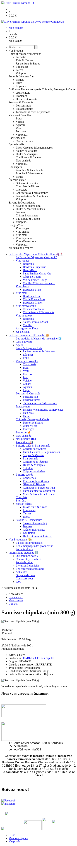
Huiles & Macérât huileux (30, 209)
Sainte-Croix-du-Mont (35, 321)
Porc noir (21, 131)
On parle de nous (25, 575)
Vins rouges (22, 228)
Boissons (36, 53)
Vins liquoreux (24, 238)
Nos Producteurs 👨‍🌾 (20, 539)
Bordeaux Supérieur (34, 267)
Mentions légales (18, 838)
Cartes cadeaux (24, 141)
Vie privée (14, 841)
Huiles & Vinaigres (26, 154)
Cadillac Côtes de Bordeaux (39, 283)
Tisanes (27, 513)
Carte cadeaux (17, 137)
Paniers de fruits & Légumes (39, 351)
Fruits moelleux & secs (36, 481)
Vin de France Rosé (34, 299)
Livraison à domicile (27, 565)
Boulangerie (15, 166)
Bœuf (19, 118)
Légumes (21, 86)
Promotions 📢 (24, 442)
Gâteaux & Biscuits (34, 484)
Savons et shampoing (35, 523)
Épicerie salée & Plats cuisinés (33, 445)
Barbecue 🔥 (23, 432)
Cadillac (27, 325)
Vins (20, 225)
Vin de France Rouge (35, 279)
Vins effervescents (26, 241)
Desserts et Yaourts (26, 99)
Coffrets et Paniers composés (25, 89)
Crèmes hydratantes (27, 215)
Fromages (21, 95)
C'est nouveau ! (24, 341)
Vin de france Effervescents (38, 312)
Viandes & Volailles (20, 115)
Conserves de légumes (35, 461)
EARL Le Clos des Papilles (38, 658)
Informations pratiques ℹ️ (23, 552)
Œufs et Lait (23, 92)
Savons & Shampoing (28, 205)
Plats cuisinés (23, 160)
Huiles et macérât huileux (37, 536)
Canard (27, 383)
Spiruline (28, 468)
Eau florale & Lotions (28, 218)
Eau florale (29, 532)
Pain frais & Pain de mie (29, 170)
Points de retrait (24, 562)
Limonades (22, 66)
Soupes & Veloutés (26, 150)
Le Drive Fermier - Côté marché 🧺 (29, 335)
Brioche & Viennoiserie (29, 173)
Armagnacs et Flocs (27, 328)
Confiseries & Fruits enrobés (32, 192)
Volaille (20, 121)
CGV (12, 834)
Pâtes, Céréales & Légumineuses (34, 147)
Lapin (26, 390)
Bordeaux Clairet (32, 302)
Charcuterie (29, 364)
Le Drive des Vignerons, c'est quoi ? (36, 257)
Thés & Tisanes (24, 60)
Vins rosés (21, 234)
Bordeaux (28, 263)
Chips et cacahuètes (20, 53)
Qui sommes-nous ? (27, 555)
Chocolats (21, 189)
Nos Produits (16, 50)
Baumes (20, 212)
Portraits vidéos (24, 549)
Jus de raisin (23, 331)
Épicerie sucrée (17, 179)
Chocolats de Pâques (27, 186)
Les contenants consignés (30, 568)
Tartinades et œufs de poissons (33, 112)
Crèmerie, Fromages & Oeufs (58, 89)
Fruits (19, 82)
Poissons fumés (24, 108)
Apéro (19, 344)
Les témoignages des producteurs (34, 545)
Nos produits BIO (26, 438)
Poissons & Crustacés (21, 102)
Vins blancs (22, 231)
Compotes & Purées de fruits (39, 487)
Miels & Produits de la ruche (39, 494)
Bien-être (21, 57)
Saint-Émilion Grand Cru (37, 273)
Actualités (21, 572)
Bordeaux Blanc (32, 289)
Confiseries (29, 477)
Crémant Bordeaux (33, 309)
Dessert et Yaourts (33, 422)
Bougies (13, 225)
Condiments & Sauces (28, 157)
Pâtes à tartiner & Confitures (32, 196)
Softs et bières (24, 503)
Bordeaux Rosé (31, 296)
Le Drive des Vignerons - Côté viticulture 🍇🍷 (36, 254)
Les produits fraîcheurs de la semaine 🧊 (39, 338)
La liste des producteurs (29, 542)
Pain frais (28, 412)
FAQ (18, 581)
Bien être (21, 500)
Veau (18, 128)
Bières (19, 69)
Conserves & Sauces (34, 448)
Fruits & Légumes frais (22, 76)
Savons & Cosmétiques (22, 202)
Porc (25, 377)
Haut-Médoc (30, 270)
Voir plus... (22, 73)
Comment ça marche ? (28, 559)
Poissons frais (23, 105)
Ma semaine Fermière (21, 247)
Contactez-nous (24, 578)
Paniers (20, 79)
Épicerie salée (16, 144)
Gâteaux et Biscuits (27, 183)
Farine (19, 176)
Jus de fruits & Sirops (28, 63)
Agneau (20, 124)
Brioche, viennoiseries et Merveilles (43, 409)
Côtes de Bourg (32, 276)
